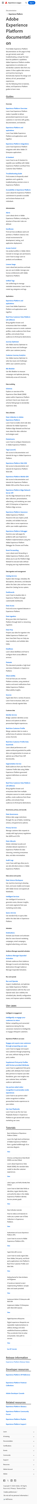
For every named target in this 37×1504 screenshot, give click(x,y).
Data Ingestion (11, 616)
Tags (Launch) (11, 450)
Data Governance (12, 814)
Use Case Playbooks (13, 1109)
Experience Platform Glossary (16, 1406)
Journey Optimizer (12, 342)
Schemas (9, 389)
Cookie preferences (10, 1492)
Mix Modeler (10, 369)
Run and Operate (12, 981)
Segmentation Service (13, 764)
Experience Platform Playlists (16, 1419)
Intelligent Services (12, 896)
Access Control (11, 248)
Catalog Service (11, 576)
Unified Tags (10, 281)
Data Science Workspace (14, 880)
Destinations (10, 933)
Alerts (8, 213)
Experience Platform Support (16, 1424)
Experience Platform (16, 14)
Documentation (11, 10)
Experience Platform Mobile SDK (17, 477)
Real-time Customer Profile (15, 728)
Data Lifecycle (11, 841)
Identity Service (11, 715)
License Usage (11, 264)
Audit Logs (9, 860)
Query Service (11, 913)
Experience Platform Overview (16, 108)
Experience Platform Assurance (17, 512)
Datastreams (10, 439)
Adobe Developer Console (15, 1393)
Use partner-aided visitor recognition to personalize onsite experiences (17, 1090)
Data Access (10, 606)
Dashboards (10, 592)
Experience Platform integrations (17, 144)
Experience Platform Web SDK (16, 463)
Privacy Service (11, 828)
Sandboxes (9, 229)
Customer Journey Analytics (15, 355)
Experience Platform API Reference (18, 1375)
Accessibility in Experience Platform (18, 190)
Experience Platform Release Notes (18, 1362)
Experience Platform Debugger (16, 531)
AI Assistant (10, 157)
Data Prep (9, 630)
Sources (8, 695)
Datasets (9, 662)
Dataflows (9, 649)
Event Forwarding (12, 550)
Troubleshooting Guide (14, 173)
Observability (10, 676)
